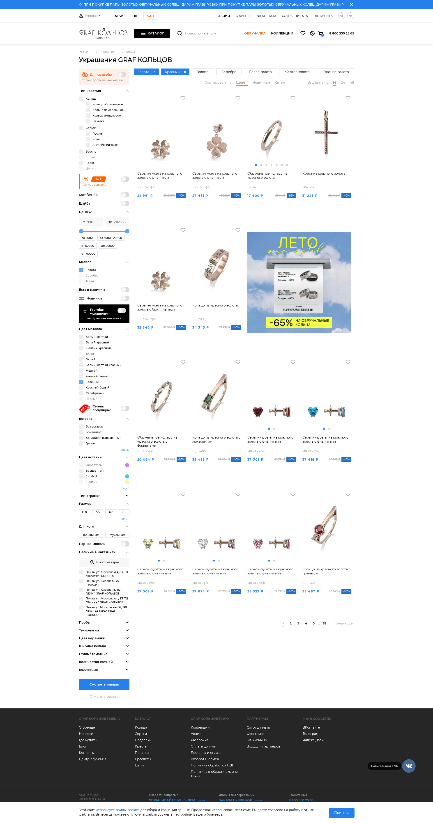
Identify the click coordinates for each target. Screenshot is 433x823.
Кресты (141, 746)
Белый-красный (97, 342)
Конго (96, 139)
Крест (90, 163)
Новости (86, 734)
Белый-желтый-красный (103, 365)
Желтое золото (297, 72)
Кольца (141, 727)
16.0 (110, 512)
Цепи (139, 765)
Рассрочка (199, 740)
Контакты (86, 753)
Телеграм (310, 734)
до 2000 (87, 238)
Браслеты (143, 759)
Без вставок (94, 426)
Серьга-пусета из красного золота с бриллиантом (159, 307)
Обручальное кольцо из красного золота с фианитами (157, 441)
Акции (224, 16)
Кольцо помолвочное (108, 110)
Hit (135, 16)
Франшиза (266, 16)
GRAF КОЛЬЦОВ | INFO (210, 719)
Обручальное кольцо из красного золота (267, 175)
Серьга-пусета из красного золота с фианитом (159, 175)
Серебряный (95, 393)
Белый (90, 359)
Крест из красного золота (323, 173)
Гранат (90, 443)
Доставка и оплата (206, 753)
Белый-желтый (97, 336)
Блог (83, 746)
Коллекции (282, 33)
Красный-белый (97, 387)
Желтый (91, 370)
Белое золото (260, 72)
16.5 (124, 512)
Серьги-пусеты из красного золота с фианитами (270, 439)
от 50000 (87, 245)
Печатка (98, 121)
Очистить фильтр (104, 697)
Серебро (228, 72)
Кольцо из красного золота (215, 305)
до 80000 (108, 245)
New (119, 16)
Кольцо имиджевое (106, 115)
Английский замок (105, 144)
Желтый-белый (97, 376)
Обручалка (255, 33)
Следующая (344, 623)
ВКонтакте (311, 727)
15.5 (97, 512)
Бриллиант (93, 432)
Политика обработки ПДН (213, 765)
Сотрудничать (295, 16)
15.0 (84, 512)
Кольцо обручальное (107, 104)
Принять (341, 813)
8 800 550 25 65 (341, 33)
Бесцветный (95, 470)
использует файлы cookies (117, 810)
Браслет (92, 151)
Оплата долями (203, 746)
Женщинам (91, 535)
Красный (92, 382)
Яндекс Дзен (313, 740)
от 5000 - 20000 (111, 238)
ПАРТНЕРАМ (257, 719)
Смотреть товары (104, 684)
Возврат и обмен (205, 759)
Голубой (91, 476)
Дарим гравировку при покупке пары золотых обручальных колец (100, 4)
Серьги (91, 128)
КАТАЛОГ (143, 719)
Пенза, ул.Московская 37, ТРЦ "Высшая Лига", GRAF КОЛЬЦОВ (107, 611)
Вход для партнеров (263, 746)
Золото (91, 270)
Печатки (142, 753)
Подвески (143, 740)
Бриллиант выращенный (103, 437)
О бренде (244, 16)
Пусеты (97, 133)
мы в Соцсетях (317, 719)
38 (324, 623)
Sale (151, 16)
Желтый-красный (98, 348)
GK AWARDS (257, 740)
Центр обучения (92, 759)
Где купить (323, 16)
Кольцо (91, 98)
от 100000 (88, 253)
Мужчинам (117, 535)
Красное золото (335, 72)
